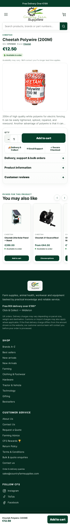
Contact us (9, 462)
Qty (7, 132)
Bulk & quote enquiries (15, 457)
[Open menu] (6, 14)
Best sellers (9, 352)
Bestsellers (9, 401)
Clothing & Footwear (14, 374)
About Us (8, 418)
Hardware (8, 379)
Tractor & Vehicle (12, 385)
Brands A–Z (9, 346)
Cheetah (27, 44)
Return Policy (10, 446)
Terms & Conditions (13, 451)
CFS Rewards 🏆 (12, 440)
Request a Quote (12, 429)
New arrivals (9, 357)
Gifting (6, 396)
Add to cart (43, 138)
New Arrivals (10, 363)
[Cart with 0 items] (64, 14)
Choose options (47, 258)
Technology (9, 390)
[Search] (63, 26)
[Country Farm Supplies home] (35, 14)
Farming (7, 368)
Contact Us (9, 424)
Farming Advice (11, 435)
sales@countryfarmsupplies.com (21, 473)
